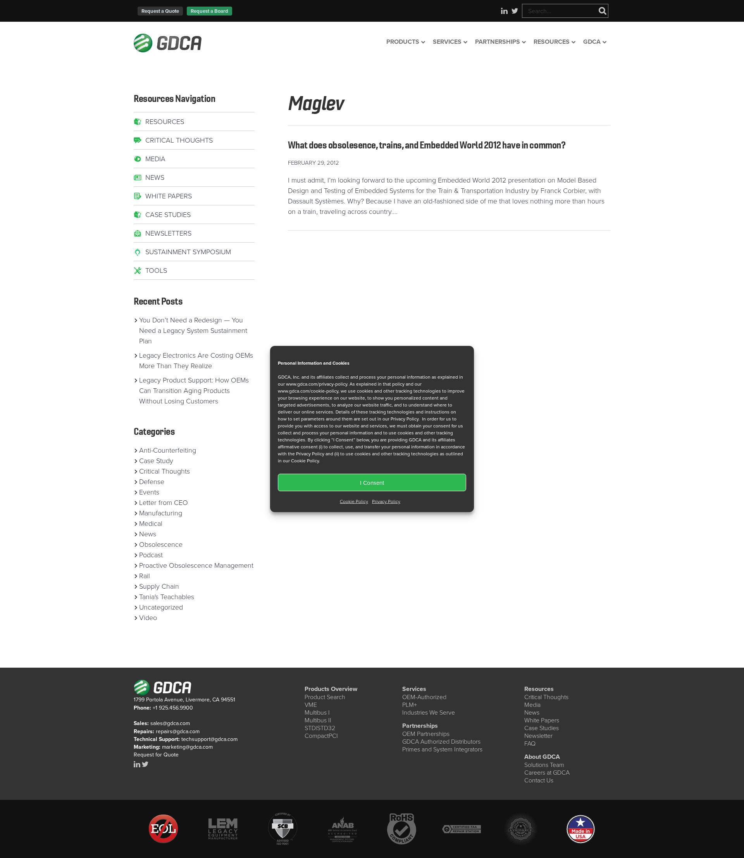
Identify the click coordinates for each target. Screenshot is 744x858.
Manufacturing (160, 512)
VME (311, 704)
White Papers (168, 195)
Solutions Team (544, 764)
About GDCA (542, 756)
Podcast (151, 554)
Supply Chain (159, 586)
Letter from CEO (163, 502)
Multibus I (317, 712)
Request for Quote (156, 754)
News (154, 177)
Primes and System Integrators (442, 749)
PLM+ (409, 704)
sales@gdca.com (170, 723)
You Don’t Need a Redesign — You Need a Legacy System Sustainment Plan (193, 330)
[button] (160, 11)
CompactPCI (321, 735)
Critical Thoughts (179, 140)
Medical (150, 523)
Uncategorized (161, 607)
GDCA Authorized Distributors (441, 741)
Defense (151, 481)
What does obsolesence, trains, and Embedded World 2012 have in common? (426, 145)
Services (414, 688)
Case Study (156, 460)
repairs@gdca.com (178, 731)
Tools (156, 270)
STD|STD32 (320, 728)
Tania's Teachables (166, 596)
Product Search (325, 697)
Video (148, 617)
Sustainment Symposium (188, 251)
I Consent (372, 482)
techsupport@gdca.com (209, 739)
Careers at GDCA (547, 772)
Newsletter (538, 735)
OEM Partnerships (426, 733)
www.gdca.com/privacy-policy (316, 384)
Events (149, 491)
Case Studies (168, 214)
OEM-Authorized (424, 697)
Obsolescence (161, 544)
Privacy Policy (386, 501)
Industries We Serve (428, 712)
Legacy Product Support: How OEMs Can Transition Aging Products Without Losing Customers (194, 390)
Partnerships (420, 725)
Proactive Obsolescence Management (196, 565)
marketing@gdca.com (187, 747)
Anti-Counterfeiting (167, 450)
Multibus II (318, 720)
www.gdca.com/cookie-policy (308, 391)
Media (155, 158)
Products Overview (331, 688)
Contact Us (538, 780)
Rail (144, 575)
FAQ (530, 743)
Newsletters (168, 233)
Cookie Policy (354, 501)
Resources (164, 121)
